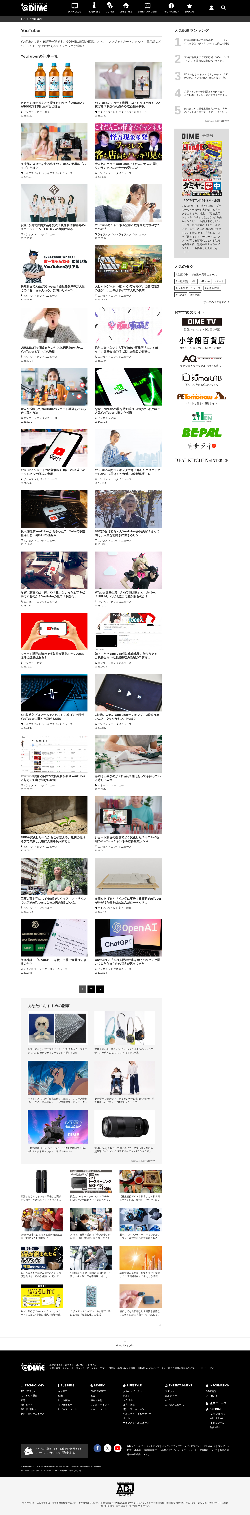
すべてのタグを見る (215, 302)
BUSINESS (67, 1385)
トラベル (128, 1400)
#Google (181, 294)
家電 (23, 1400)
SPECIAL (215, 1409)
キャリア (63, 1391)
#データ (219, 281)
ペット (126, 1418)
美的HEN (215, 1427)
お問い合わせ (208, 1446)
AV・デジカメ (28, 1391)
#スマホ (195, 294)
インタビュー (65, 1404)
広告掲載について (208, 1450)
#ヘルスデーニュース (188, 288)
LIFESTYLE (134, 1385)
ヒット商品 (64, 1400)
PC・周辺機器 (28, 1409)
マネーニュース (98, 1409)
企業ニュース (218, 1403)
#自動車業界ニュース (204, 274)
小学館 (137, 1450)
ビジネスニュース (67, 1409)
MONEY (99, 1385)
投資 (92, 1395)
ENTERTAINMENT (180, 1385)
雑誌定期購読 (150, 1450)
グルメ (126, 1395)
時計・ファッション (133, 1409)
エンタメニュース (174, 1404)
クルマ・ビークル (132, 1391)
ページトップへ (125, 1345)
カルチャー (171, 1395)
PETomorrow (217, 1422)
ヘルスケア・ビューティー (137, 1413)
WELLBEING (216, 1418)
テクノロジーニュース (32, 1413)
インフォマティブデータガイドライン (180, 1446)
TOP (23, 19)
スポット (169, 1391)
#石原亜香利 (212, 288)
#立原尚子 (182, 274)
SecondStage (217, 1413)
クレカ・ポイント (99, 1404)
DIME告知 (211, 1391)
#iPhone (205, 281)
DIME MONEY (98, 1391)
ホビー (168, 1400)
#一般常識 (182, 281)
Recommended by (139, 1161)
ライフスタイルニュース (136, 1422)
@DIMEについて (135, 1446)
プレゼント (212, 1395)
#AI (194, 281)
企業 (60, 1395)
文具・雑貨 (129, 1404)
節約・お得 (96, 1400)
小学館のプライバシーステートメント (178, 1450)
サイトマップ (152, 1446)
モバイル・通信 (29, 1395)
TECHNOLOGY (34, 1385)
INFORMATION (219, 1385)
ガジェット (27, 1404)
